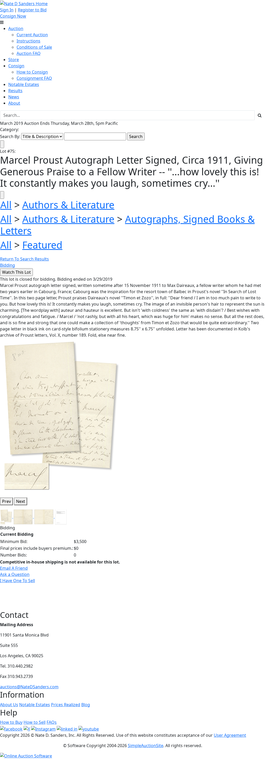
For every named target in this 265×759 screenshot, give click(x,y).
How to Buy (11, 722)
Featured (42, 244)
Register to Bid (32, 10)
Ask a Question (15, 574)
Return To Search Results (24, 259)
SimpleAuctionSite (145, 745)
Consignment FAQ (34, 78)
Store (13, 59)
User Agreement (230, 735)
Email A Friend (14, 568)
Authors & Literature (68, 204)
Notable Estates (23, 84)
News (13, 97)
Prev (6, 501)
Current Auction (32, 35)
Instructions (28, 41)
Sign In (6, 10)
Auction (15, 28)
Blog (85, 704)
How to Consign (32, 72)
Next (20, 501)
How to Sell (35, 722)
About (14, 103)
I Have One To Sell (17, 580)
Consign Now (13, 16)
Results (15, 90)
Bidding (7, 265)
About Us (9, 704)
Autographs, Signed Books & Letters (127, 224)
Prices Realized (65, 704)
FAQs (52, 722)
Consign (16, 66)
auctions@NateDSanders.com (29, 687)
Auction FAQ (29, 53)
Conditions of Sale (34, 47)
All (6, 204)
